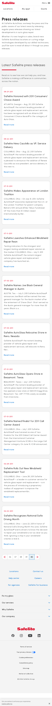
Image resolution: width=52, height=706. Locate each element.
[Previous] (4, 557)
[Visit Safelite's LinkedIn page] (39, 636)
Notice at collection (26, 674)
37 (15, 557)
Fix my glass (7, 596)
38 (21, 557)
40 (32, 557)
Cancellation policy (26, 663)
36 (10, 557)
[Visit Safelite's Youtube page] (30, 636)
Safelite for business (38, 585)
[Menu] (49, 3)
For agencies (14, 585)
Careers (38, 578)
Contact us (38, 571)
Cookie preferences (26, 657)
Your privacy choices (24, 652)
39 (26, 557)
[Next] (37, 557)
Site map (26, 668)
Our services (8, 603)
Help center (14, 578)
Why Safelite (8, 609)
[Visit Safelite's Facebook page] (12, 636)
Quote (44, 9)
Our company (8, 616)
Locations (8, 9)
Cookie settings (7, 704)
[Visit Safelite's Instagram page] (21, 636)
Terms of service (26, 647)
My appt (26, 9)
